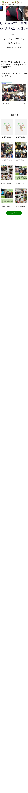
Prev (3, 91)
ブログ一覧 (14, 213)
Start (24, 103)
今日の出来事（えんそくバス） (14, 47)
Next (25, 91)
